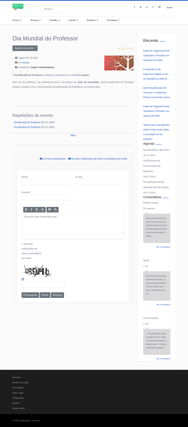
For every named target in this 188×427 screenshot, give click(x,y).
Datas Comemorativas (42, 67)
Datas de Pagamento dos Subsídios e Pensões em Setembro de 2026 (156, 55)
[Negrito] (26, 209)
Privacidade (17, 387)
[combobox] (55, 9)
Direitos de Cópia (20, 382)
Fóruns (15, 20)
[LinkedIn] (147, 7)
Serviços (34, 20)
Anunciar (16, 377)
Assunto (26, 192)
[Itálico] (31, 209)
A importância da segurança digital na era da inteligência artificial (155, 74)
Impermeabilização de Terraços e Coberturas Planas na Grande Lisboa (156, 93)
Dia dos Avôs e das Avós (156, 150)
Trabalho (53, 20)
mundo (25, 62)
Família (72, 20)
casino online (18, 408)
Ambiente (91, 20)
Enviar (45, 295)
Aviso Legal (17, 393)
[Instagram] (153, 7)
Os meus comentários (54, 158)
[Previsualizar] (55, 209)
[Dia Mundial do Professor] (119, 63)
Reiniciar (57, 295)
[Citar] (49, 209)
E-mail (78, 177)
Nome (25, 177)
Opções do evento (24, 48)
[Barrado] (43, 209)
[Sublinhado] (37, 209)
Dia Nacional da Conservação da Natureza (151, 165)
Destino (16, 403)
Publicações (18, 398)
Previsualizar (30, 295)
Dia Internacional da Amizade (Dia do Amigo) (156, 185)
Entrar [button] (170, 7)
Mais (73, 135)
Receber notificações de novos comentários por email (99, 158)
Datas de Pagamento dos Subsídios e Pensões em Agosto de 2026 (156, 111)
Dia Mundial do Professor (27, 122)
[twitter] (141, 7)
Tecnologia (112, 20)
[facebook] (134, 7)
